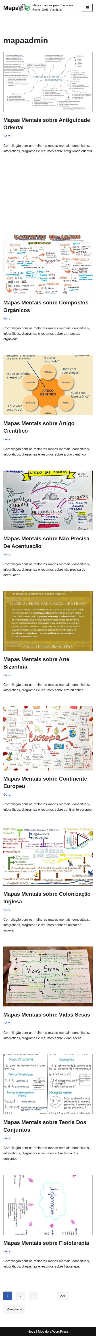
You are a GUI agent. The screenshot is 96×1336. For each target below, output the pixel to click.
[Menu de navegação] (87, 7)
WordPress (60, 1331)
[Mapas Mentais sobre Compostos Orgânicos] (48, 265)
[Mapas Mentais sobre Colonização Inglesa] (48, 856)
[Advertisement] (48, 187)
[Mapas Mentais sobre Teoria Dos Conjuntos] (48, 1084)
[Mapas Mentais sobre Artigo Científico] (48, 385)
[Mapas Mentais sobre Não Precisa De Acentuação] (48, 500)
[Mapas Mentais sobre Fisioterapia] (48, 1205)
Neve (31, 1331)
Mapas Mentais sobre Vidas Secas (46, 1015)
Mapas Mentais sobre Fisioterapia (46, 1243)
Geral (7, 136)
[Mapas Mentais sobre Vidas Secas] (48, 976)
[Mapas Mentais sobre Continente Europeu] (48, 738)
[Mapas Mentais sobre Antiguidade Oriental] (48, 82)
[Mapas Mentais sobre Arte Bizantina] (48, 621)
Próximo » (14, 1309)
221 (62, 1296)
